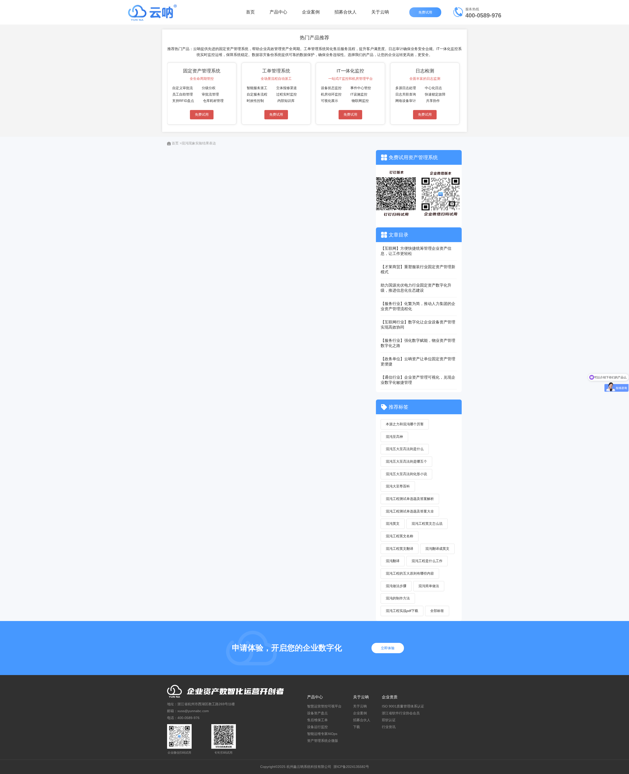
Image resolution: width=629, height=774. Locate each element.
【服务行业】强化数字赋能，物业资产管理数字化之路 (418, 343)
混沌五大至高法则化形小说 (406, 474)
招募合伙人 (345, 12)
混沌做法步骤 (396, 586)
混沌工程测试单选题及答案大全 (410, 511)
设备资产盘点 (317, 713)
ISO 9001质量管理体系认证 (403, 706)
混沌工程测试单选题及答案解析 (410, 499)
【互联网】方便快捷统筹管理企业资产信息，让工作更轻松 (416, 251)
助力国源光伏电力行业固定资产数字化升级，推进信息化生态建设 (416, 287)
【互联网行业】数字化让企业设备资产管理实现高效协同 (418, 324)
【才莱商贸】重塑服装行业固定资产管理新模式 (418, 269)
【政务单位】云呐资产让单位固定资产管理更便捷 (418, 361)
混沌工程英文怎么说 (427, 523)
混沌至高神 (394, 437)
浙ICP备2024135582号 (351, 767)
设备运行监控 (317, 727)
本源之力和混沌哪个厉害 (405, 424)
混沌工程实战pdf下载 (402, 611)
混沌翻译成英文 (437, 549)
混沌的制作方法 (398, 598)
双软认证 (389, 720)
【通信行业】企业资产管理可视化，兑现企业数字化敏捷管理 (418, 380)
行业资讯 (389, 727)
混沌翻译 (393, 561)
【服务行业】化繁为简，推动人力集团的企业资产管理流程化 (418, 306)
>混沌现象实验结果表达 (198, 143)
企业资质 (390, 697)
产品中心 (278, 12)
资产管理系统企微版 (322, 741)
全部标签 (437, 611)
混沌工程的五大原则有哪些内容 (410, 573)
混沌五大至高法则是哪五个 (406, 461)
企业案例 (311, 12)
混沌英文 (393, 523)
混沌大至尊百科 (398, 486)
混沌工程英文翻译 (399, 549)
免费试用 (425, 12)
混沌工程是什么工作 (427, 561)
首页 (250, 12)
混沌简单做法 (428, 586)
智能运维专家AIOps (322, 734)
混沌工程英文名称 (399, 536)
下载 (356, 727)
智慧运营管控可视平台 (324, 706)
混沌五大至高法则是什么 (405, 449)
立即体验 (388, 648)
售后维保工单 (317, 720)
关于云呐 (380, 12)
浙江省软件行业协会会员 (401, 713)
